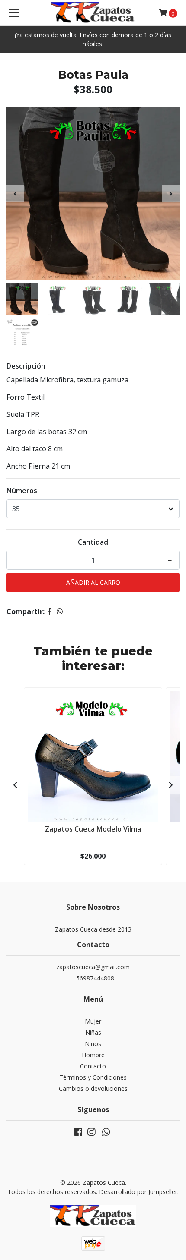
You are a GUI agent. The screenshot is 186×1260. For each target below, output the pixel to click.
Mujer (93, 1021)
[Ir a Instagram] (91, 1134)
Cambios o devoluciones (93, 1088)
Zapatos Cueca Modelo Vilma (93, 829)
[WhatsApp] (106, 1134)
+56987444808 (93, 978)
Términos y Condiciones (93, 1077)
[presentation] (15, 193)
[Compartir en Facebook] (49, 611)
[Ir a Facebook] (78, 1134)
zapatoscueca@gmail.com (93, 967)
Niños (93, 1044)
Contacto (93, 1066)
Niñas (93, 1032)
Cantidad (93, 542)
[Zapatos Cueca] (93, 13)
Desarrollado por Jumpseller (138, 1192)
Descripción (25, 366)
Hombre (93, 1055)
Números (21, 490)
